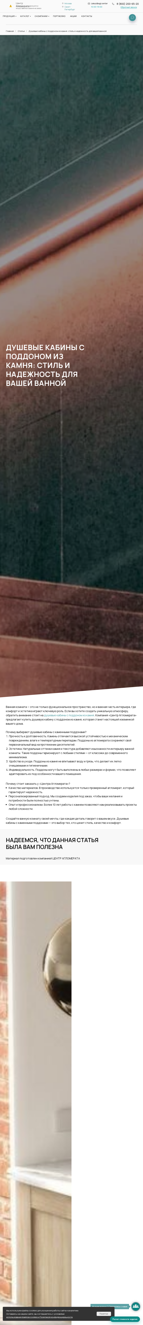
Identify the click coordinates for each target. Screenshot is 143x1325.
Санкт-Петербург (70, 8)
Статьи (21, 31)
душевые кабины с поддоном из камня (69, 715)
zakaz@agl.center (99, 3)
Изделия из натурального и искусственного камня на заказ (28, 7)
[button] (129, 7)
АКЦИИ (73, 16)
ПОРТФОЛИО (59, 16)
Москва (68, 3)
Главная (10, 31)
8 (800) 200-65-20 (128, 3)
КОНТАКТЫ (86, 16)
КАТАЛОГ (24, 16)
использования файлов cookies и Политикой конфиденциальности (39, 1317)
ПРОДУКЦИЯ (9, 16)
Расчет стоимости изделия (125, 1319)
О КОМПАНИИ (41, 16)
